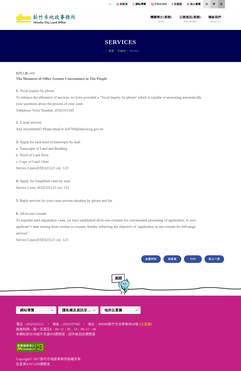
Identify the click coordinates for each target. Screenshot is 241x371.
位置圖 (146, 324)
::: (110, 4)
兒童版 (178, 4)
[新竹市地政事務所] (46, 19)
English (161, 4)
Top (193, 259)
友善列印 (151, 259)
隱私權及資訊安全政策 (80, 310)
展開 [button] (118, 278)
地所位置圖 (113, 310)
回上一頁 (214, 259)
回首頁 (124, 4)
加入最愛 (195, 4)
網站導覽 (141, 4)
